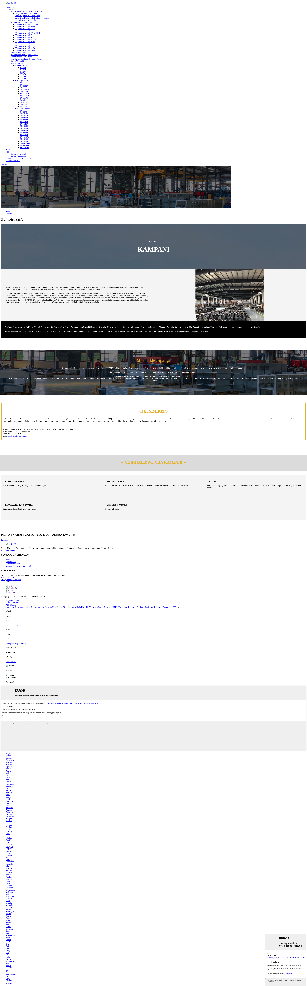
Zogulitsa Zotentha (13, 601)
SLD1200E (24, 148)
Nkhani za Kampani (18, 154)
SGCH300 (24, 91)
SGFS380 (24, 120)
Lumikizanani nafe (13, 161)
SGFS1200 (24, 145)
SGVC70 (23, 102)
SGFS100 (24, 113)
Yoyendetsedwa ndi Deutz (25, 29)
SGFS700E (24, 137)
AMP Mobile (11, 605)
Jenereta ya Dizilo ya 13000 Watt (140, 607)
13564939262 (11, 662)
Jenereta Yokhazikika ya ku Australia (24, 55)
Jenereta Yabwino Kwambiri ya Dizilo (52, 607)
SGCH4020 (24, 94)
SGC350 (23, 111)
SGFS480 (24, 124)
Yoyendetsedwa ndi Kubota (25, 37)
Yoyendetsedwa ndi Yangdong (26, 46)
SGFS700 (24, 135)
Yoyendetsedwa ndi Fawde (25, 44)
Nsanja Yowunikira (18, 61)
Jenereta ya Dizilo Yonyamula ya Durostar (22, 607)
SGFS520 (24, 130)
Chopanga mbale (21, 81)
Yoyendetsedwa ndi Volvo (25, 31)
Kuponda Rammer (22, 65)
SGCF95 (23, 87)
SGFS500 (24, 126)
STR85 (23, 78)
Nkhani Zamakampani (19, 156)
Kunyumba (10, 7)
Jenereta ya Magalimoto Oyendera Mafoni (26, 59)
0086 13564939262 (8, 582)
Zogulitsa (9, 9)
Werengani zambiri (8, 550)
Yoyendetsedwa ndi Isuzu (25, 42)
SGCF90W (24, 85)
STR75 (23, 72)
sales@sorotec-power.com (17, 436)
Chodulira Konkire (22, 109)
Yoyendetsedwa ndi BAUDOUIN (28, 33)
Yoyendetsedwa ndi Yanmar (25, 39)
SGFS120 (24, 115)
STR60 (23, 68)
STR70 (23, 70)
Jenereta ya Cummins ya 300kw (166, 607)
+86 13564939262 (8, 577)
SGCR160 (24, 98)
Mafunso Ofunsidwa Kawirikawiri (19, 158)
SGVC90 (23, 107)
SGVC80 (23, 104)
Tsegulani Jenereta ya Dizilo (26, 14)
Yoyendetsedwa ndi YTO (25, 50)
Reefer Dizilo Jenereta (19, 52)
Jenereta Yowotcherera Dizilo (26, 20)
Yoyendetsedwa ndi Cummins (26, 24)
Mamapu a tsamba (13, 603)
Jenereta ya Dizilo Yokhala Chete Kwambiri (32, 18)
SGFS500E (24, 128)
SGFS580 (24, 132)
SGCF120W (25, 89)
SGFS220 (24, 117)
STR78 (23, 74)
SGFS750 (24, 139)
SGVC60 (23, 100)
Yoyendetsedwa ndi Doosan (26, 35)
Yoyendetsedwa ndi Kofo (25, 48)
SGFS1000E (25, 143)
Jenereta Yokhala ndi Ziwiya (21, 57)
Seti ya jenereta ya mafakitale (22, 22)
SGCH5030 (24, 96)
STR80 (23, 76)
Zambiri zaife (11, 150)
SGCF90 (23, 83)
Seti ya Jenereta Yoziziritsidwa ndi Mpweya (27, 11)
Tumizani (4, 540)
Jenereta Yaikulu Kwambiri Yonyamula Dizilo (85, 607)
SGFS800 (24, 141)
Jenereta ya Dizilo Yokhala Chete (27, 16)
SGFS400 (24, 122)
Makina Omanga (17, 63)
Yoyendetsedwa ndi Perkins (25, 26)
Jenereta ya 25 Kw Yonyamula (115, 607)
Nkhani (8, 152)
